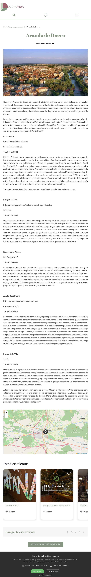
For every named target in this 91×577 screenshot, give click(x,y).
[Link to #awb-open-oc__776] (14, 15)
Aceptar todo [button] (37, 571)
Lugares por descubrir (17, 27)
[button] (45, 432)
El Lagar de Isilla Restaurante (56, 505)
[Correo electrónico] (83, 531)
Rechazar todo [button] (53, 571)
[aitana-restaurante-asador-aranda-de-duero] (19, 470)
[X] (72, 531)
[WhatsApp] (75, 531)
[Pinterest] (79, 531)
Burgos (12, 511)
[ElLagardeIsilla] (57, 470)
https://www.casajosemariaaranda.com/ (20, 301)
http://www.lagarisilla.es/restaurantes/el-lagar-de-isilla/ (27, 205)
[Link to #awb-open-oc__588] (77, 15)
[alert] (45, 564)
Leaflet (78, 453)
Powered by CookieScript (45, 575)
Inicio (5, 27)
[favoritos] (45, 14)
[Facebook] (68, 531)
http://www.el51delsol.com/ (15, 141)
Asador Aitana (12, 505)
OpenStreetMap (84, 453)
